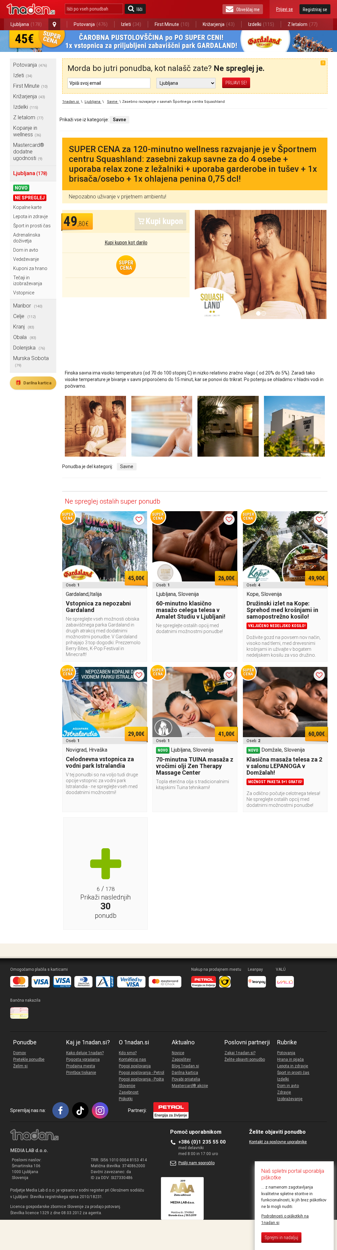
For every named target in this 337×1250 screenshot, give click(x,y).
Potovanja (91, 24)
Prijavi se (284, 9)
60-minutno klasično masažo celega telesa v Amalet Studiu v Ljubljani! (190, 610)
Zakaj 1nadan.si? (239, 1053)
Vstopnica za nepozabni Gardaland (98, 606)
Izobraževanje (289, 1099)
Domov (19, 1053)
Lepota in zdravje (30, 216)
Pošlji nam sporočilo (196, 1163)
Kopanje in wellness (27, 131)
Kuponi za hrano (30, 268)
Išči (140, 9)
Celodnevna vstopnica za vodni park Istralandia (100, 762)
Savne (126, 466)
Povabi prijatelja (186, 1079)
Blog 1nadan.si (185, 1066)
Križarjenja (219, 24)
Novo (21, 188)
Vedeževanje (26, 259)
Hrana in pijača (290, 1059)
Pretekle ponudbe (28, 1059)
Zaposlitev (181, 1059)
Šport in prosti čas (32, 225)
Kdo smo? (128, 1053)
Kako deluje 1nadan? (85, 1053)
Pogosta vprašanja (83, 1059)
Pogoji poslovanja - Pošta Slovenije (141, 1082)
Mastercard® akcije (190, 1085)
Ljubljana (26, 24)
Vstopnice (23, 292)
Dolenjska (29, 348)
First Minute (172, 24)
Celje (24, 316)
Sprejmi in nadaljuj (281, 1237)
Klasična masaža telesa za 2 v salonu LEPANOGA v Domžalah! (284, 766)
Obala (24, 337)
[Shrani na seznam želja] (138, 519)
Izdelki (261, 24)
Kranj (23, 327)
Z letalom (303, 24)
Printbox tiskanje (81, 1072)
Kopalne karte (27, 207)
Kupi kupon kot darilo (126, 242)
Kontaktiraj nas (132, 1059)
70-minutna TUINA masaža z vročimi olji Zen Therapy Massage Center (194, 766)
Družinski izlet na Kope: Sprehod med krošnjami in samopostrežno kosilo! (282, 610)
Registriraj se (315, 9)
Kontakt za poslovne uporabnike (278, 1142)
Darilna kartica (33, 383)
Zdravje (284, 1092)
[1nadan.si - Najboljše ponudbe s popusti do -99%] (31, 9)
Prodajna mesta (80, 1066)
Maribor (27, 306)
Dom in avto (25, 250)
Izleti (131, 24)
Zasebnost (129, 1092)
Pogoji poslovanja (135, 1066)
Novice (178, 1053)
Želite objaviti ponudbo (244, 1059)
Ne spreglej (30, 197)
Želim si (20, 1066)
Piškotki (126, 1099)
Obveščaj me (248, 9)
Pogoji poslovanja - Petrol (141, 1072)
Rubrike (287, 1042)
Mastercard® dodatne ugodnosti (28, 151)
